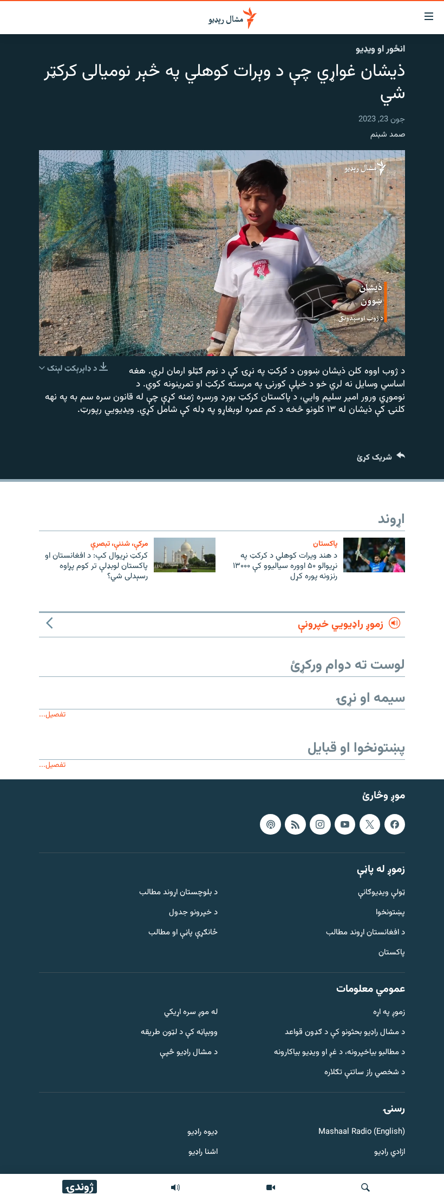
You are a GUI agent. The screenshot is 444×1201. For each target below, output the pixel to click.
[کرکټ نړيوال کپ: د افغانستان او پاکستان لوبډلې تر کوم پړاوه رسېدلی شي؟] (185, 555)
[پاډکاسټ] (270, 824)
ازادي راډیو (389, 1153)
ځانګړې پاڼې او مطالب (183, 933)
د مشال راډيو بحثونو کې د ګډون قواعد (345, 1033)
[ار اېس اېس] (295, 824)
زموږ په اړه (389, 1013)
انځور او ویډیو (380, 49)
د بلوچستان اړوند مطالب (178, 893)
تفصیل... (52, 714)
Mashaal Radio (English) (361, 1133)
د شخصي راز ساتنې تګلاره (364, 1073)
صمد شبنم (387, 134)
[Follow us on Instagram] (320, 824)
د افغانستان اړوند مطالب (365, 933)
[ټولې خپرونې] (175, 1187)
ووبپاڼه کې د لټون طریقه (179, 1033)
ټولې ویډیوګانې (381, 893)
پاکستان (325, 544)
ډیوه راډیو (202, 1133)
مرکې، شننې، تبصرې (119, 544)
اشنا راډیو (203, 1153)
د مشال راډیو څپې (189, 1052)
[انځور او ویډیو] (270, 1187)
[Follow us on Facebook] (394, 824)
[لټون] (365, 1187)
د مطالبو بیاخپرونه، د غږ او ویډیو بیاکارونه (339, 1052)
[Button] (381, 459)
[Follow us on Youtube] (345, 824)
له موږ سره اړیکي (191, 1013)
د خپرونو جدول (193, 913)
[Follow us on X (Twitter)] (370, 824)
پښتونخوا (390, 913)
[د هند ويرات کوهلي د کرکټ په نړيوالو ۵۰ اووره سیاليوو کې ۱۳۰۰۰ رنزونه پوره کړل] (374, 555)
